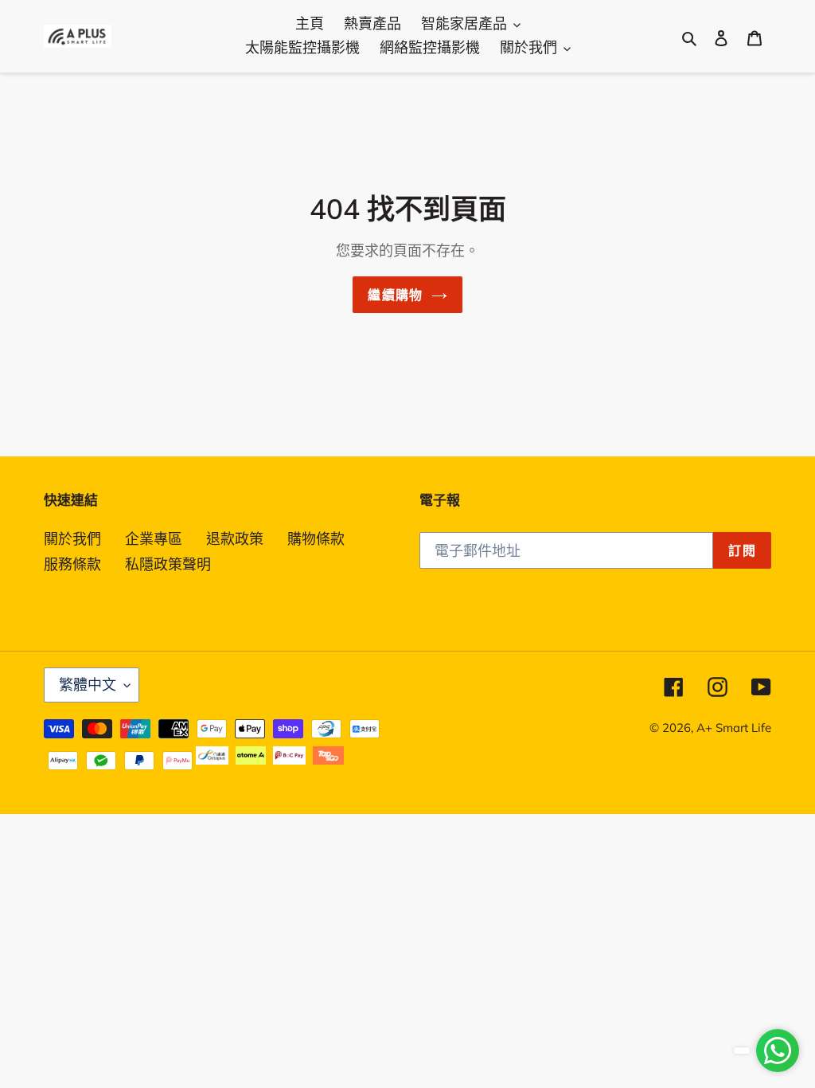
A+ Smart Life (733, 727)
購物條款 (316, 539)
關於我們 (72, 539)
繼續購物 (395, 295)
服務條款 (72, 564)
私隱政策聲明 (168, 564)
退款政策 (234, 539)
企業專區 (153, 539)
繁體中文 (87, 684)
